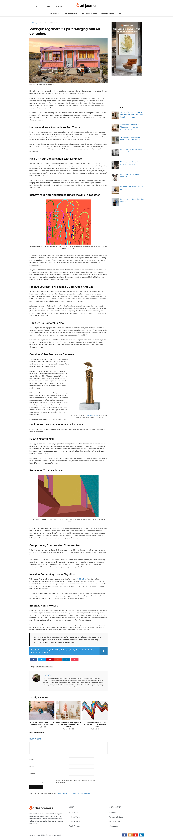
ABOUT (48, 6)
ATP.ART (59, 6)
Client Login (113, 826)
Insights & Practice (70, 14)
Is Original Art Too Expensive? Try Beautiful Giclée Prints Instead (42, 723)
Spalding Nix (81, 579)
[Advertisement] (128, 91)
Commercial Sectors (89, 14)
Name (31, 760)
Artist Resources (107, 14)
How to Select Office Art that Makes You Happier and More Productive (95, 724)
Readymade (73, 812)
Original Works (74, 817)
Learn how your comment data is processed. (74, 793)
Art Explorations (53, 14)
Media (120, 14)
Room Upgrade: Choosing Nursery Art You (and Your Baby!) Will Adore (68, 724)
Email (31, 766)
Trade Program (74, 826)
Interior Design (47, 666)
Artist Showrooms (76, 821)
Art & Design (33, 23)
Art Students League (91, 415)
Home (38, 666)
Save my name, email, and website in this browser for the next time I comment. (75, 781)
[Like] (56, 23)
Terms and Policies (116, 817)
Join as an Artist (115, 821)
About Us (112, 812)
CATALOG (37, 6)
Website (32, 773)
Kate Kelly (47, 675)
